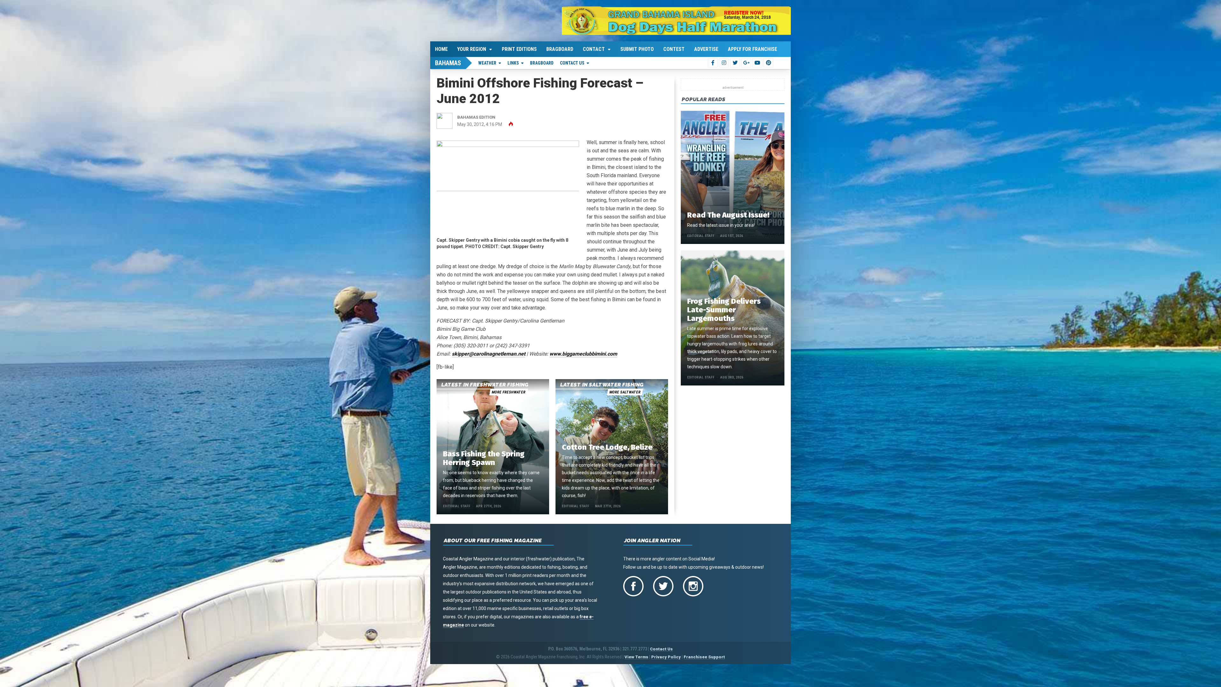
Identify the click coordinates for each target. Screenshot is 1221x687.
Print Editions (519, 49)
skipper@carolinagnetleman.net (488, 354)
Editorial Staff (456, 506)
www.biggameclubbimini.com (583, 354)
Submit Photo (637, 49)
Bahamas (448, 63)
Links (513, 63)
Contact (594, 49)
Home (441, 49)
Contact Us (572, 63)
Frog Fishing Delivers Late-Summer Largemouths (724, 310)
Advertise (706, 49)
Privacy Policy (666, 657)
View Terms (636, 657)
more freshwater (508, 392)
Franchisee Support (704, 657)
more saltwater (625, 392)
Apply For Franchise (752, 49)
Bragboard (559, 49)
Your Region (471, 49)
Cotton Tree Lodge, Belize (607, 447)
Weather (487, 63)
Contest (674, 49)
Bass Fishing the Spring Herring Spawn (484, 458)
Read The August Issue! (728, 215)
